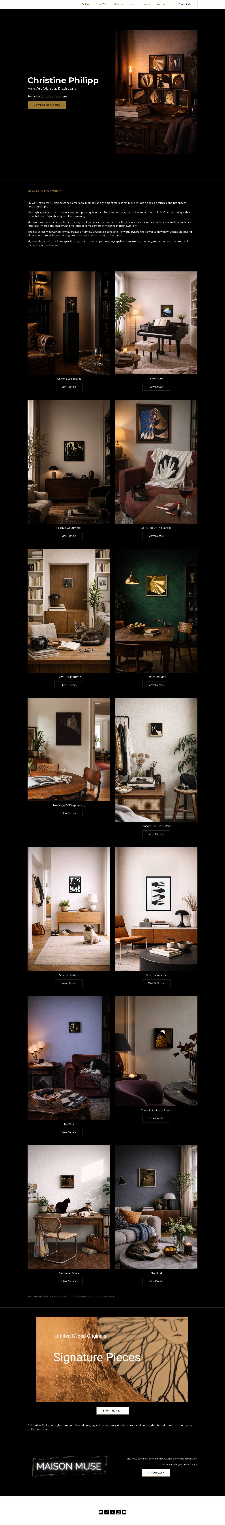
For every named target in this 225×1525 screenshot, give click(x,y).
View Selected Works (47, 104)
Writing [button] (161, 4)
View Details (69, 386)
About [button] (147, 4)
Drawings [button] (119, 4)
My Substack (156, 1472)
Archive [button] (134, 4)
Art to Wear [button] (102, 4)
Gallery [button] (85, 4)
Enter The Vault (112, 1410)
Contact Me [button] (184, 4)
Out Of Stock (69, 685)
